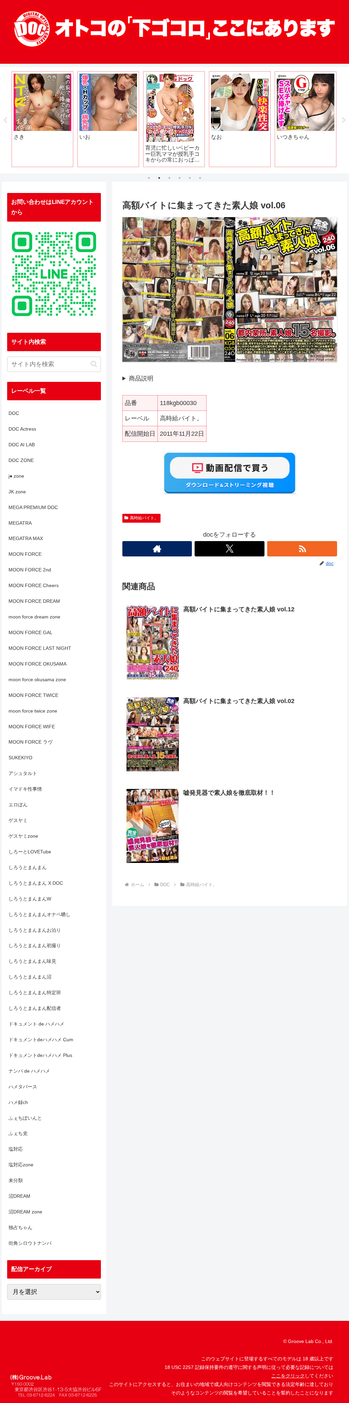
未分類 (16, 1180)
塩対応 (16, 1149)
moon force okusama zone (37, 679)
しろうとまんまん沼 (30, 977)
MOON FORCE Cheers (34, 585)
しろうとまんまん (28, 867)
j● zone (16, 476)
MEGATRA (20, 523)
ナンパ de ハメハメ (29, 1071)
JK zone (17, 491)
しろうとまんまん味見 (32, 961)
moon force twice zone (33, 711)
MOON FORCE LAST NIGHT (40, 648)
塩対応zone (21, 1164)
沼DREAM (19, 1196)
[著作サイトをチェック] (157, 548)
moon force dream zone (34, 617)
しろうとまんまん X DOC (36, 883)
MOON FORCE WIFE (32, 726)
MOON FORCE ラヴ (30, 742)
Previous (5, 120)
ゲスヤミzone (23, 836)
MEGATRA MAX (26, 538)
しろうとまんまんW (30, 898)
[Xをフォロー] (229, 548)
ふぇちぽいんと (25, 1118)
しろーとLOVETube (30, 851)
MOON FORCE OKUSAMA (37, 664)
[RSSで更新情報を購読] (302, 548)
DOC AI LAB (22, 444)
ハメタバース (23, 1086)
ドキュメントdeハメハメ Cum (41, 1039)
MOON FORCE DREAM (34, 601)
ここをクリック (288, 1375)
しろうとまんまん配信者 (35, 1008)
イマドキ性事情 (25, 789)
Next (343, 120)
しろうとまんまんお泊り (35, 930)
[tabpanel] (73, 119)
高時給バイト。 (144, 518)
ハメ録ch (18, 1102)
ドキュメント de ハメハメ (36, 1024)
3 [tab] (169, 178)
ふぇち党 (18, 1133)
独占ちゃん (20, 1227)
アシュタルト (23, 773)
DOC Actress (22, 429)
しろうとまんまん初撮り (35, 945)
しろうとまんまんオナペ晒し (40, 914)
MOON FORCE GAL (30, 632)
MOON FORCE (25, 554)
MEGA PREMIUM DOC (33, 507)
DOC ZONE (21, 460)
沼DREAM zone (25, 1211)
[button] (94, 364)
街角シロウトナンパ (30, 1243)
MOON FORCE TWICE (33, 695)
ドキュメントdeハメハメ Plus (40, 1055)
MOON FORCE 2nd (30, 569)
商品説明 (141, 378)
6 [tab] (200, 178)
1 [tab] (149, 178)
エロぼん (18, 804)
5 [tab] (189, 178)
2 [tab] (159, 178)
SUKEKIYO (20, 757)
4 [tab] (179, 178)
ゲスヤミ (18, 820)
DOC (14, 413)
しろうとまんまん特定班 (35, 992)
